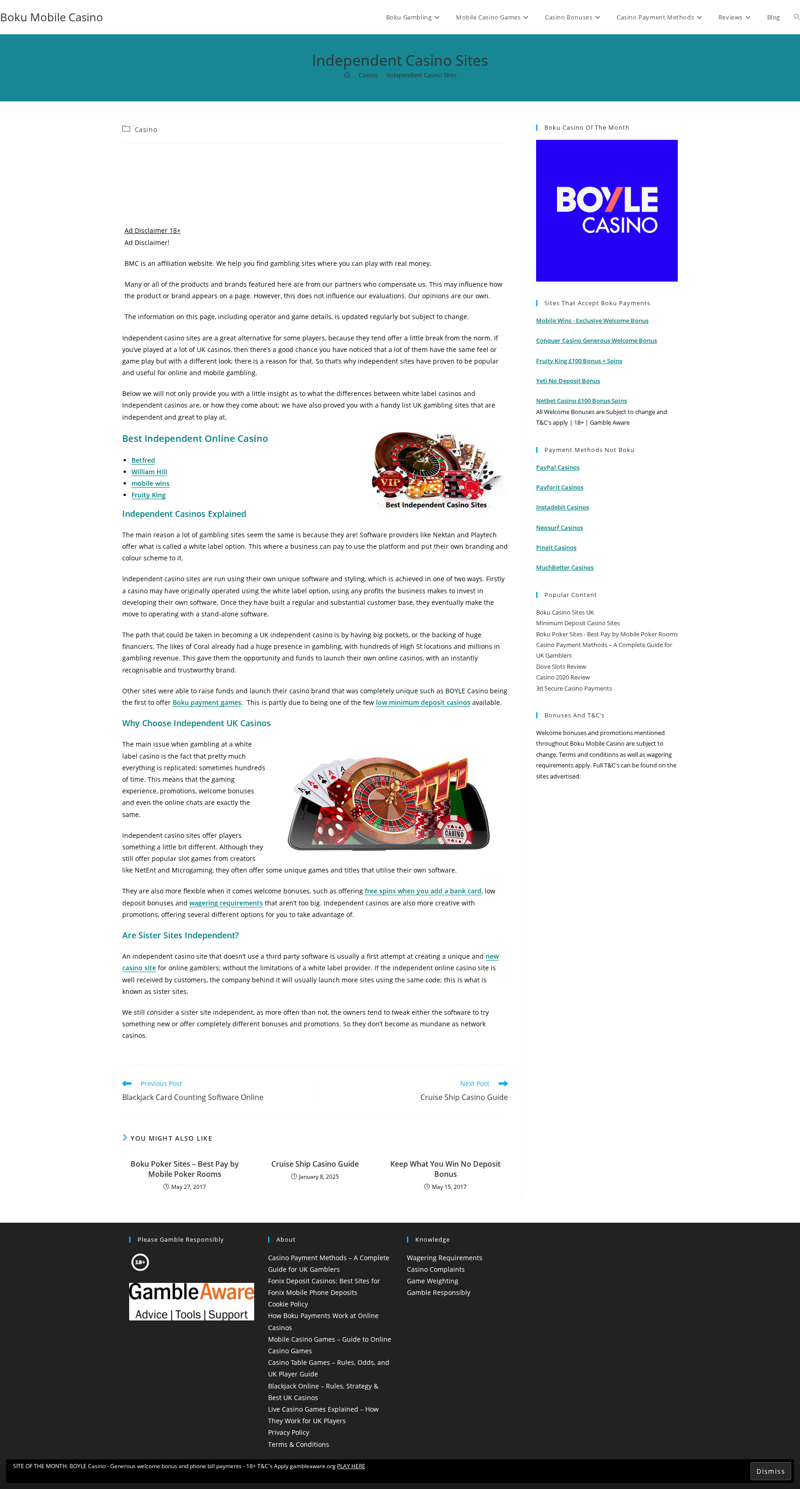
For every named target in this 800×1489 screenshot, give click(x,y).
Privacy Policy (288, 1432)
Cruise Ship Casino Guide (315, 1164)
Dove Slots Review (561, 666)
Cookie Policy (288, 1304)
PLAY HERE (351, 1466)
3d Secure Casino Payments (574, 688)
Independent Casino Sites (421, 75)
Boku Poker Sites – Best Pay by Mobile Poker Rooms (185, 1169)
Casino (146, 129)
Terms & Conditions (298, 1444)
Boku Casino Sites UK (565, 612)
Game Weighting (432, 1280)
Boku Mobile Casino (51, 17)
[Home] (347, 75)
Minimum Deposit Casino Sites (578, 623)
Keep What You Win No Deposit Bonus (445, 1169)
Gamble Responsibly (438, 1292)
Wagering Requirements (444, 1257)
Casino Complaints (436, 1269)
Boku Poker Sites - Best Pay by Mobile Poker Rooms (607, 634)
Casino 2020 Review (563, 677)
